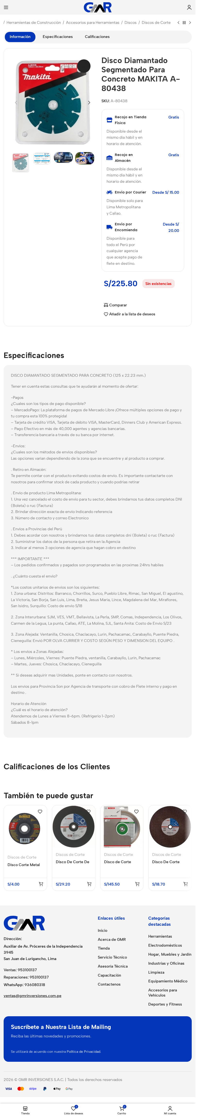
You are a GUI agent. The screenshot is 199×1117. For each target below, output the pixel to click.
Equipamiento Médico (167, 981)
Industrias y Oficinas (166, 963)
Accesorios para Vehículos (162, 993)
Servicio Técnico (112, 957)
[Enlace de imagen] (24, 922)
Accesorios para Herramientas (92, 22)
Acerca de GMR (112, 939)
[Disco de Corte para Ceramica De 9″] (121, 826)
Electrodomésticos (165, 945)
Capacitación (109, 975)
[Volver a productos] (184, 23)
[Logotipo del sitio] (98, 7)
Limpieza (156, 972)
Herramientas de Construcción (34, 22)
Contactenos (109, 984)
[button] (16, 103)
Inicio (102, 930)
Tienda (104, 948)
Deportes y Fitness (165, 1004)
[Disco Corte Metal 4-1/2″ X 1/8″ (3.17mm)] (25, 828)
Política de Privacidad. (84, 1052)
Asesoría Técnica (113, 966)
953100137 (27, 970)
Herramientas (160, 936)
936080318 (35, 984)
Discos (130, 22)
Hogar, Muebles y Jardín (169, 954)
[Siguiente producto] (190, 23)
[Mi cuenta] (189, 7)
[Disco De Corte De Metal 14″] (73, 826)
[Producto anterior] (178, 23)
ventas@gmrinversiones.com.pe (32, 995)
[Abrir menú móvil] (6, 7)
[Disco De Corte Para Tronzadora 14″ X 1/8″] (170, 826)
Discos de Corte (156, 22)
